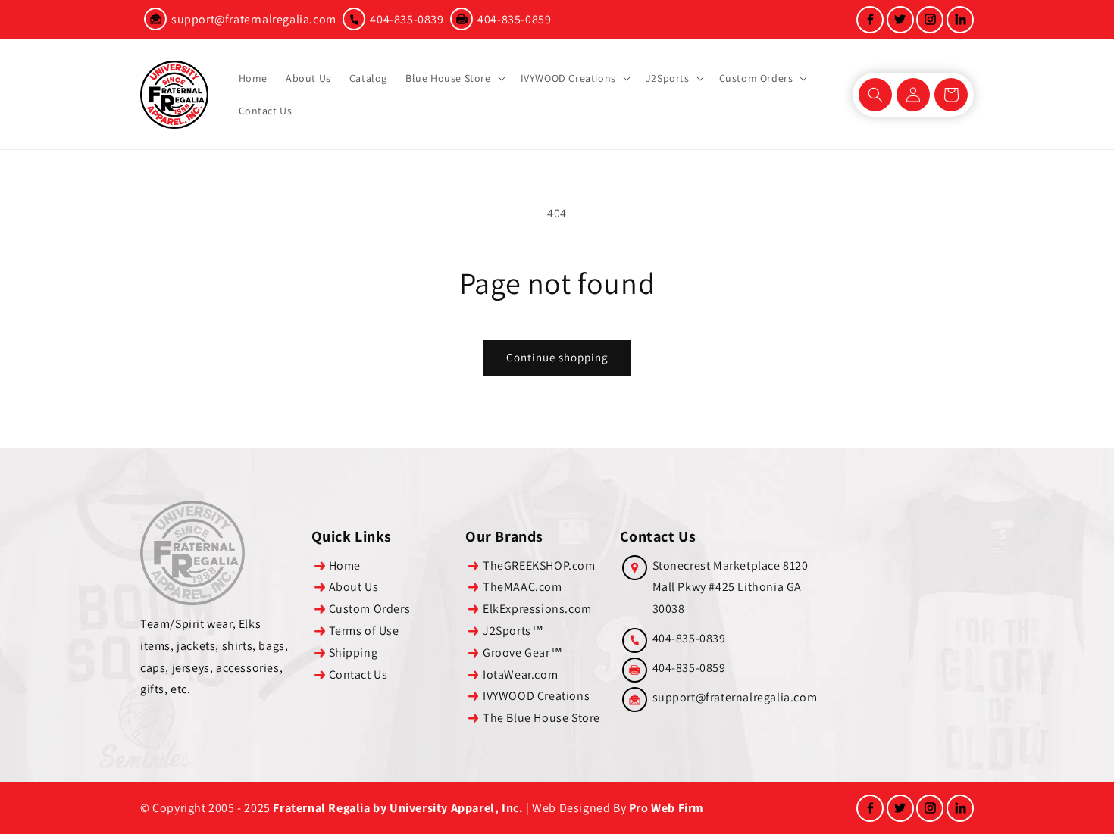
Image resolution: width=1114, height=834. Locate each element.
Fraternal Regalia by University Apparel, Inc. (398, 808)
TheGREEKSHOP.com (539, 565)
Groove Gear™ (522, 653)
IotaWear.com (520, 675)
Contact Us (358, 675)
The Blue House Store (541, 718)
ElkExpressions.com (537, 609)
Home (345, 565)
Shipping (353, 653)
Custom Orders (370, 609)
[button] (454, 78)
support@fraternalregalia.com (253, 19)
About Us (354, 587)
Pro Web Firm (666, 808)
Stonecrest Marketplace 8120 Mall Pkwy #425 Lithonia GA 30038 (730, 587)
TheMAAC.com (522, 587)
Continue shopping (557, 357)
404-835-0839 (406, 19)
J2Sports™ (513, 631)
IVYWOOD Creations (536, 696)
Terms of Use (364, 631)
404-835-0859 (514, 19)
